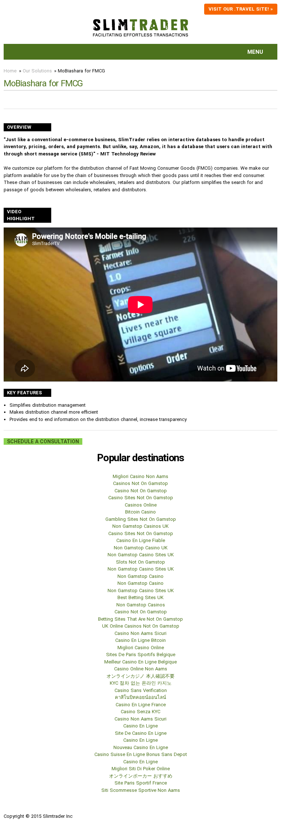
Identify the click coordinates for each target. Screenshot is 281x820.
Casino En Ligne (140, 726)
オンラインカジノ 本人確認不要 (140, 676)
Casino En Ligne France (141, 704)
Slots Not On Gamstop (140, 562)
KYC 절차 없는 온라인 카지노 (141, 683)
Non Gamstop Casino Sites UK (141, 554)
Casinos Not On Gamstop (140, 483)
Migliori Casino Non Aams (140, 476)
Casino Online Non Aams (140, 669)
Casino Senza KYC (140, 711)
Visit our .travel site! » (241, 9)
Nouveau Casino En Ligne (140, 747)
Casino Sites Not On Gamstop (140, 497)
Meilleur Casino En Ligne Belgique (140, 662)
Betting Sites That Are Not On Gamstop (140, 619)
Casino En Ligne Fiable (140, 540)
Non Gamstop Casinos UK (140, 526)
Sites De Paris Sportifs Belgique (140, 654)
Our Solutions (37, 71)
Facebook (9, 807)
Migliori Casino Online (140, 647)
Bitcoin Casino (140, 512)
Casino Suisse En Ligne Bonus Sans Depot (140, 754)
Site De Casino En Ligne (140, 733)
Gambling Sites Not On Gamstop (140, 519)
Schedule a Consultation (43, 441)
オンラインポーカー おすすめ (140, 776)
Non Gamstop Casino (140, 576)
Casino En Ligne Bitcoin (140, 640)
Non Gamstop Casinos (140, 605)
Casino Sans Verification (141, 690)
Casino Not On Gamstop (141, 490)
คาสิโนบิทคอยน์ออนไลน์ (140, 697)
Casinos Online (141, 505)
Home (10, 71)
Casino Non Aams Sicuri (140, 633)
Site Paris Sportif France (141, 783)
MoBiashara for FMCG (81, 71)
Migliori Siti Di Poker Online (141, 768)
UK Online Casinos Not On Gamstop (140, 626)
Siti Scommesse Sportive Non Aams (140, 790)
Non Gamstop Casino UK (141, 547)
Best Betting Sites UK (140, 597)
